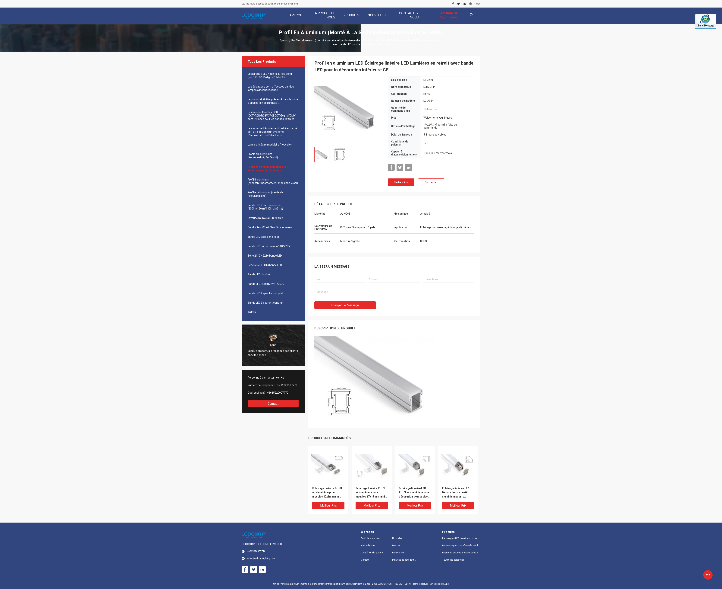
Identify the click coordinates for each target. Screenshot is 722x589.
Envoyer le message (345, 305)
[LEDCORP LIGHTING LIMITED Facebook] (453, 4)
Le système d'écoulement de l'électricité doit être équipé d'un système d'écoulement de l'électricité (272, 132)
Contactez (431, 182)
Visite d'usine (368, 545)
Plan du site (398, 552)
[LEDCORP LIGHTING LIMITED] (254, 15)
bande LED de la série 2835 (264, 236)
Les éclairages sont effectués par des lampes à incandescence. (271, 88)
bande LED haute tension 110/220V (269, 246)
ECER (446, 584)
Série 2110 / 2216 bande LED (265, 255)
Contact (273, 403)
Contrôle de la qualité (372, 552)
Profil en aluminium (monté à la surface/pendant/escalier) (326, 40)
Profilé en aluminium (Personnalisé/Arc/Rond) (263, 155)
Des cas (396, 545)
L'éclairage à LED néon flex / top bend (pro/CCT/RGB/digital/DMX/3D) (270, 75)
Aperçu (284, 40)
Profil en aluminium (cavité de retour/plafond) (265, 194)
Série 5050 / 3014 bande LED (265, 265)
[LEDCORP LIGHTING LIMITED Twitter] (458, 4)
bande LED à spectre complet (265, 293)
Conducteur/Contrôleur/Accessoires (270, 227)
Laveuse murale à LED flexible (265, 217)
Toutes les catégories (453, 560)
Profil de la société (370, 538)
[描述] (471, 15)
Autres (252, 312)
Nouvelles (397, 538)
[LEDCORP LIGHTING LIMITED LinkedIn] (464, 4)
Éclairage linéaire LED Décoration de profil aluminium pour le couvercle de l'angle (455, 493)
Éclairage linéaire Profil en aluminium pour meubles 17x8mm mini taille (327, 493)
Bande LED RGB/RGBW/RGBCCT (267, 283)
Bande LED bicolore (259, 274)
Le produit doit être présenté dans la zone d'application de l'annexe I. (273, 101)
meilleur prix (401, 182)
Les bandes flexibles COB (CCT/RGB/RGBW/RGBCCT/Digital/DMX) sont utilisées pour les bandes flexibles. (272, 115)
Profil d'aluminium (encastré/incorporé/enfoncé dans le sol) (273, 181)
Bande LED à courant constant (266, 302)
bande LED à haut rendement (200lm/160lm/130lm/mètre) (265, 207)
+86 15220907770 (286, 385)
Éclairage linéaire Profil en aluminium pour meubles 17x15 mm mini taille (370, 493)
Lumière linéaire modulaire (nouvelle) (270, 144)
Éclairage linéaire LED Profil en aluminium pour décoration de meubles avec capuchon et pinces (414, 493)
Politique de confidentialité (404, 560)
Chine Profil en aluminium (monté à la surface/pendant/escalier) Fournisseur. (312, 584)
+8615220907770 (277, 392)
